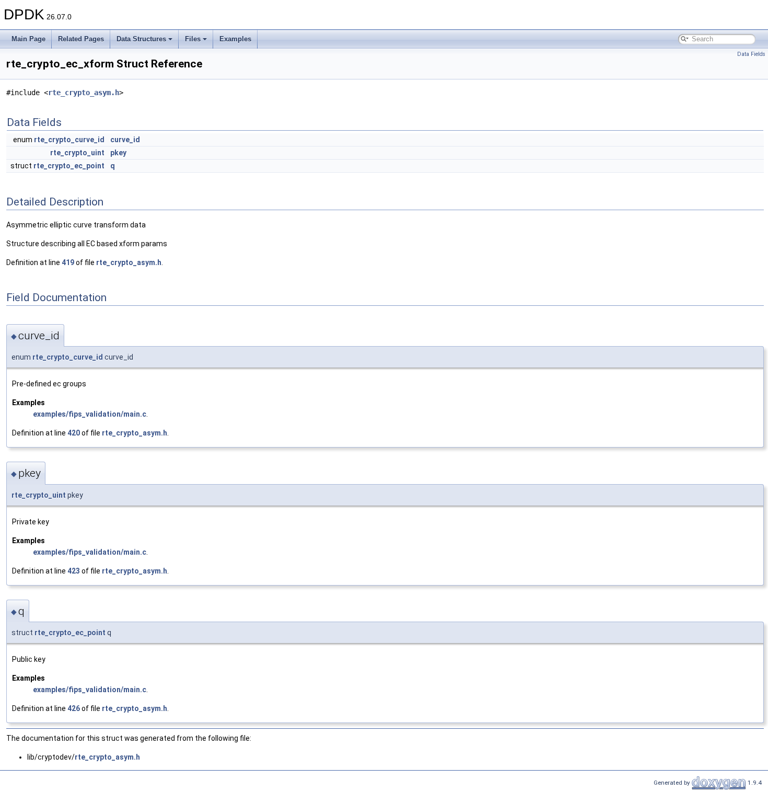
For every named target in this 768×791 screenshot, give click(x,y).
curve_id (125, 139)
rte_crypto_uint (77, 152)
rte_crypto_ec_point (68, 166)
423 (73, 571)
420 (73, 433)
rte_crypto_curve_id (69, 139)
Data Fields (751, 54)
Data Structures (141, 39)
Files (193, 39)
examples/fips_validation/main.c (89, 414)
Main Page (28, 39)
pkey (118, 152)
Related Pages (81, 39)
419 (68, 262)
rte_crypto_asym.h (83, 92)
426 (73, 708)
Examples (235, 39)
